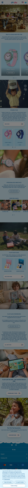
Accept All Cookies (20, 482)
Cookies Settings (14, 485)
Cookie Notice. (7, 479)
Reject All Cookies (8, 482)
